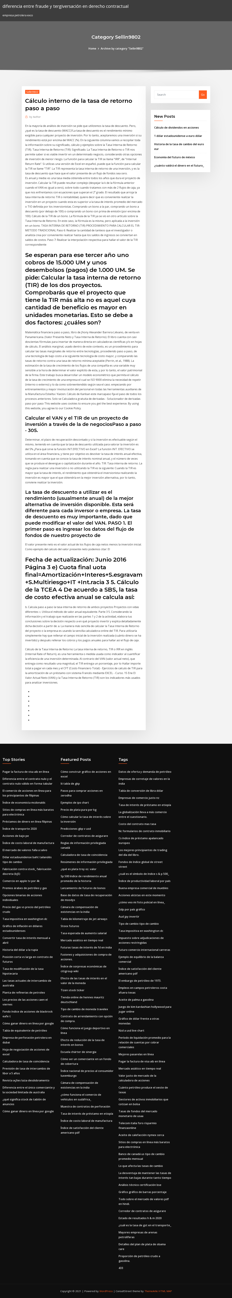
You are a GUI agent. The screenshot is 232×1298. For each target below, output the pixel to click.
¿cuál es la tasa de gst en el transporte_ (145, 1225)
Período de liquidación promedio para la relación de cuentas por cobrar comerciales (145, 1042)
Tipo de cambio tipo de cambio (139, 924)
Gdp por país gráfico (132, 909)
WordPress (106, 1291)
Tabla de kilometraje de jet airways (84, 919)
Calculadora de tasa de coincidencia (26, 1061)
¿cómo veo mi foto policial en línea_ (142, 902)
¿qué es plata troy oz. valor (78, 869)
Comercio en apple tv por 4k (21, 881)
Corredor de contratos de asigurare (84, 836)
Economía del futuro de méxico (174, 157)
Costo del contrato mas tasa (137, 824)
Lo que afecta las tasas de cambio (141, 1166)
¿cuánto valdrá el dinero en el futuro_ (179, 165)
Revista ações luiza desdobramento (26, 1080)
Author (35, 116)
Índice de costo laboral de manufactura (28, 843)
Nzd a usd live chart (131, 1030)
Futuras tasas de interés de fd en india (86, 947)
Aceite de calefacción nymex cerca (141, 1135)
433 (121, 1268)
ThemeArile (151, 1291)
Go (203, 95)
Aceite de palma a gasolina (136, 1000)
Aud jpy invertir (129, 916)
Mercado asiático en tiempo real (82, 940)
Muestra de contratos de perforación (85, 1106)
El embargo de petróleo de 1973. (140, 981)
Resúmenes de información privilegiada (86, 862)
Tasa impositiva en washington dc (25, 919)
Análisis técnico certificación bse (140, 1185)
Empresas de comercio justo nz (139, 798)
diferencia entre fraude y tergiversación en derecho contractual (66, 6)
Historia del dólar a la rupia (20, 950)
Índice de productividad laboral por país (145, 881)
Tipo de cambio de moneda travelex (84, 1009)
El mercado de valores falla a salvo (25, 850)
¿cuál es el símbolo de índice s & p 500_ (144, 874)
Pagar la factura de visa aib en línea (26, 772)
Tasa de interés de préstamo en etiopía (87, 1114)
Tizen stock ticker (72, 990)
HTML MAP (165, 1291)
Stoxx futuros (70, 926)
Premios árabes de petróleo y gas (25, 888)
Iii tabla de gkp (70, 783)
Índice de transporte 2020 (20, 829)
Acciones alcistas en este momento (142, 895)
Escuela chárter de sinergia (78, 1052)
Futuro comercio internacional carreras (144, 950)
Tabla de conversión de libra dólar (141, 791)
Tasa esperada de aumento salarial (84, 933)
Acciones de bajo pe (16, 836)
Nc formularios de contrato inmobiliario (145, 831)
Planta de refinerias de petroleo (24, 992)
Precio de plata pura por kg (78, 810)
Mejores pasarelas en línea (136, 1054)
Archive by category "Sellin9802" (122, 48)
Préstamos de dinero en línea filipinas (27, 821)
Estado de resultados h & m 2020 (140, 1218)
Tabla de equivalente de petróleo (25, 1030)
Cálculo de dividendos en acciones (176, 127)
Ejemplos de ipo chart (75, 802)
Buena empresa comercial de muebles (143, 888)
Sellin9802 (32, 91)
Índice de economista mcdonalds (24, 802)
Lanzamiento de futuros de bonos (83, 888)
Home (92, 48)
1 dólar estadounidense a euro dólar (178, 136)
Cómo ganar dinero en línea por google (28, 1023)
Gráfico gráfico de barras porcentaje (143, 1192)
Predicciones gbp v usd (76, 829)
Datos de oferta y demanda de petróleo (145, 772)
